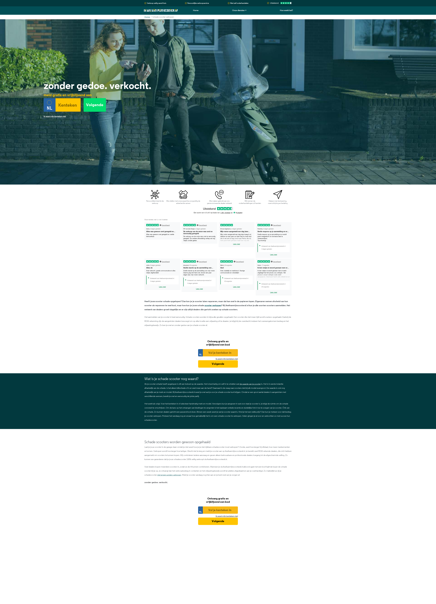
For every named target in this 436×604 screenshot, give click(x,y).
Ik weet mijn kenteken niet (227, 359)
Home (195, 10)
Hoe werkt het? (286, 10)
